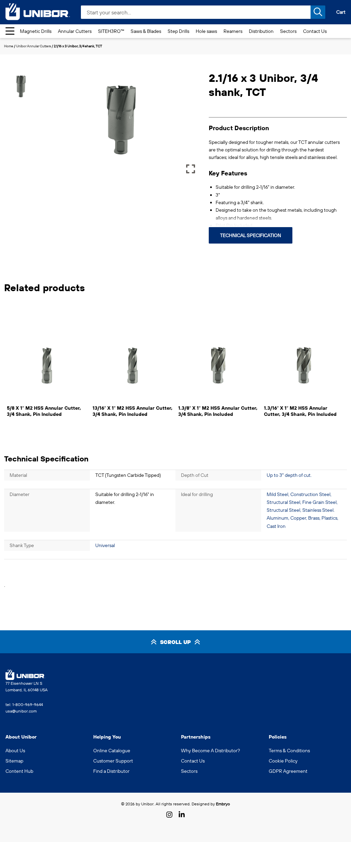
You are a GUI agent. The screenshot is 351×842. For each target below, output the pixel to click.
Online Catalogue (111, 750)
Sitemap (14, 761)
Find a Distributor (111, 771)
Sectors (288, 31)
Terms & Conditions (289, 750)
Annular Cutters (75, 31)
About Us (15, 750)
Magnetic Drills (35, 31)
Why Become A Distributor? (210, 750)
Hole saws (206, 31)
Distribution (261, 31)
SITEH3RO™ (111, 31)
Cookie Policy (283, 761)
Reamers (232, 31)
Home (8, 46)
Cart (341, 12)
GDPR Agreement (288, 771)
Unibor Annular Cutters (33, 46)
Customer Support (113, 761)
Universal (105, 545)
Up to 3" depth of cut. (289, 475)
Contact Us (315, 31)
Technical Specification (250, 235)
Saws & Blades (146, 31)
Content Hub (19, 771)
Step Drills (178, 31)
